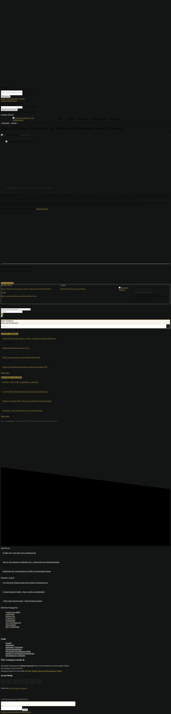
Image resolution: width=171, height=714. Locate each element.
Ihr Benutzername (29, 92)
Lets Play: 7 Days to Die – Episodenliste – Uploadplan (20, 382)
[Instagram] (155, 114)
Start (2, 421)
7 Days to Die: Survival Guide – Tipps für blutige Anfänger (22, 601)
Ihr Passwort (27, 94)
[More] (48, 276)
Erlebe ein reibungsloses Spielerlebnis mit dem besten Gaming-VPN (24, 367)
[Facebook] (152, 114)
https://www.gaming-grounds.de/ (143, 292)
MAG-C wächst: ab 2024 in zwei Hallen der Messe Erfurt (19, 296)
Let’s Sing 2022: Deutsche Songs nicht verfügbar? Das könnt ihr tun (24, 392)
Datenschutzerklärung (9, 101)
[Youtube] (168, 114)
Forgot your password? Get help (13, 99)
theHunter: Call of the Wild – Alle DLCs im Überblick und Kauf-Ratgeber (26, 401)
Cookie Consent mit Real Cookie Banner (16, 712)
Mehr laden (5, 373)
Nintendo (14, 123)
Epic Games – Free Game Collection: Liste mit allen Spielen (22, 410)
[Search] (168, 326)
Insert (25, 710)
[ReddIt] (39, 276)
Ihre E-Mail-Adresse (29, 107)
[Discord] (149, 114)
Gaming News (5, 123)
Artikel (62, 285)
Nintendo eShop (42, 209)
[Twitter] (165, 114)
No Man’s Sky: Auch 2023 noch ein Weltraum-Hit (19, 553)
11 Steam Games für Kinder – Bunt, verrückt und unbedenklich (24, 592)
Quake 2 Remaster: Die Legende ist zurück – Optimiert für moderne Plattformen (26, 289)
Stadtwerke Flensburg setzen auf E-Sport (73, 289)
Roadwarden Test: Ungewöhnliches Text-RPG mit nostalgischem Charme (27, 571)
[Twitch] (162, 114)
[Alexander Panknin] (2, 135)
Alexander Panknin (13, 135)
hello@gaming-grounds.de (18, 688)
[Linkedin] (159, 114)
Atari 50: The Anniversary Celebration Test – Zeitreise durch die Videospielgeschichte (31, 562)
